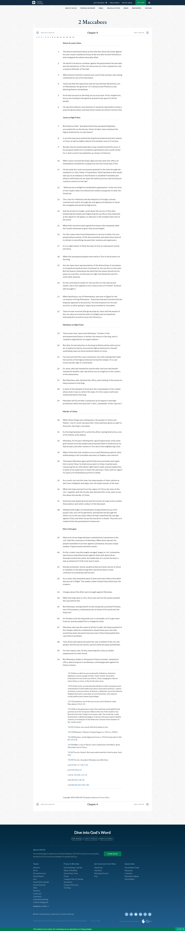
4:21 (70, 732)
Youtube (136, 914)
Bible (35, 888)
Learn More (113, 854)
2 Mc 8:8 (77, 785)
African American (39, 873)
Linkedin (140, 914)
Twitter (126, 914)
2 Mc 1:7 (76, 765)
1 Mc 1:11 (80, 775)
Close (179, 929)
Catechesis (37, 896)
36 (93, 745)
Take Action (98, 867)
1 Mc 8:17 (81, 704)
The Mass (67, 888)
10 (57, 37)
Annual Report (38, 876)
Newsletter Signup (132, 876)
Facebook (131, 914)
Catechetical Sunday (40, 899)
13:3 (73, 740)
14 (70, 37)
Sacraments (68, 882)
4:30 (70, 745)
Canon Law (37, 893)
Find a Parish (114, 3)
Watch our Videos (106, 839)
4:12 (70, 709)
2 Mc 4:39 (77, 780)
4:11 (70, 701)
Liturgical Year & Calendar (73, 879)
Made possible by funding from (129, 921)
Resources (129, 870)
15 (73, 37)
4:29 (71, 780)
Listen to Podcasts (91, 839)
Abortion (36, 867)
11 (61, 37)
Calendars (128, 873)
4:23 (70, 737)
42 (83, 780)
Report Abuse (127, 3)
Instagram (145, 914)
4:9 (70, 686)
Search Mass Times (71, 873)
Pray (96, 876)
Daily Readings (99, 3)
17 (75, 775)
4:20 (70, 727)
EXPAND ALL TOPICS (40, 906)
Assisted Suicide (39, 885)
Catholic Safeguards (40, 902)
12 (64, 37)
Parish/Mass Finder (132, 867)
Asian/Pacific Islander (41, 882)
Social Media (129, 879)
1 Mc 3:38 (85, 785)
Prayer (66, 876)
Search (149, 2)
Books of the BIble (70, 870)
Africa (35, 870)
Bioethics (36, 891)
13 (67, 37)
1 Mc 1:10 (84, 765)
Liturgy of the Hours (71, 885)
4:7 (70, 673)
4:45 (71, 785)
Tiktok (149, 914)
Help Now (140, 2)
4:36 (70, 752)
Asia (34, 879)
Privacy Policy (104, 797)
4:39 (70, 760)
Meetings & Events (101, 873)
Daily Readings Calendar (107, 3)
